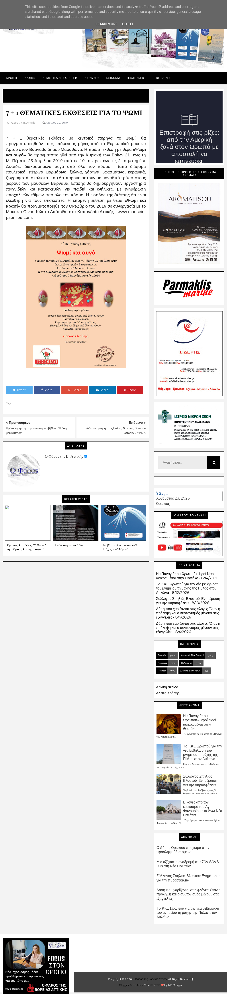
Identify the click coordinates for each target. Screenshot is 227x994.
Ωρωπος (29, 78)
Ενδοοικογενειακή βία (69, 545)
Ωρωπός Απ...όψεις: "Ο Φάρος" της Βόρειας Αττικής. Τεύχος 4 (26, 547)
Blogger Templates (131, 985)
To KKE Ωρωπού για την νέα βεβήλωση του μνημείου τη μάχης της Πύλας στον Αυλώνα (187, 588)
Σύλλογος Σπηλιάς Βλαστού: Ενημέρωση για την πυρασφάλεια (188, 601)
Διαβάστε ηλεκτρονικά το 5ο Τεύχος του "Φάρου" (120, 547)
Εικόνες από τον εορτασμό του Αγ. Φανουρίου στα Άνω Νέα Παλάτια (202, 808)
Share (48, 390)
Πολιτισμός (186, 662)
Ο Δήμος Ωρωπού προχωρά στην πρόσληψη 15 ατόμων (183, 850)
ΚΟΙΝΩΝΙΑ (113, 78)
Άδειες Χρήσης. (168, 693)
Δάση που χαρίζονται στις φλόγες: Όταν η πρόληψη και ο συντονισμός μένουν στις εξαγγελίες (188, 613)
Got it (127, 24)
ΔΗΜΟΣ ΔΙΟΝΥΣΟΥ (190, 670)
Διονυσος (91, 78)
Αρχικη (11, 78)
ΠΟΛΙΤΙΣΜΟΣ (136, 78)
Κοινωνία (162, 662)
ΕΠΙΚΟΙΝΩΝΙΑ (160, 78)
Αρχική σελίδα (167, 687)
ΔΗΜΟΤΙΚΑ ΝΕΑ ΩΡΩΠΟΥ (60, 78)
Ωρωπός (163, 504)
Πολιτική (162, 670)
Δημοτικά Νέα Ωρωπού (192, 655)
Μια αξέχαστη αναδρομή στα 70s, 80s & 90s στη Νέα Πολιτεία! (188, 864)
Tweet (21, 390)
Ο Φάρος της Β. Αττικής (64, 456)
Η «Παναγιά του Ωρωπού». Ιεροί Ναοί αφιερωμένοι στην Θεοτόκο (185, 576)
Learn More (106, 24)
